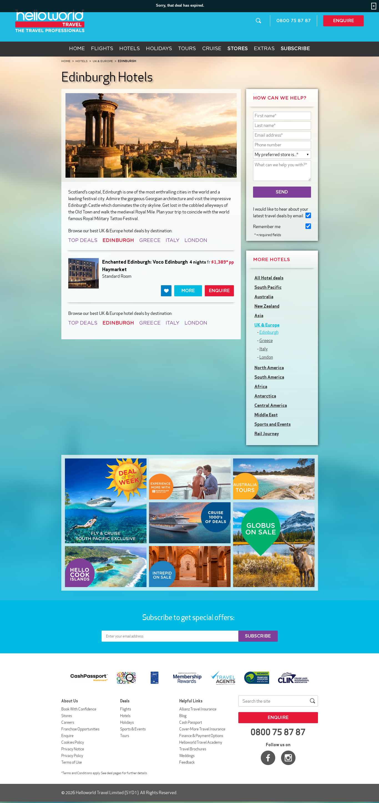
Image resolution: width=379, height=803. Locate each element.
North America (269, 367)
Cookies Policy (72, 742)
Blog (182, 715)
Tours (187, 48)
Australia (263, 296)
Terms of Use (71, 762)
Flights (102, 48)
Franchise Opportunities (80, 728)
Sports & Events (133, 728)
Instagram (288, 758)
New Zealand (266, 306)
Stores (66, 715)
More (188, 291)
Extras (264, 48)
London (196, 240)
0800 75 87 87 (293, 21)
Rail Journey (266, 433)
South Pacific (268, 287)
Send (282, 192)
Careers (67, 722)
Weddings (186, 755)
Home (77, 48)
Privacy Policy (72, 755)
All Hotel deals (269, 278)
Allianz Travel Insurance (197, 709)
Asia (258, 315)
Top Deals (82, 240)
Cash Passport (190, 722)
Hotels (129, 48)
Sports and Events (272, 424)
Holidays (159, 48)
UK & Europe (266, 325)
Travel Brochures (192, 748)
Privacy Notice (72, 748)
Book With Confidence (78, 709)
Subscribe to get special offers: (189, 617)
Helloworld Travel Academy (200, 742)
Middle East (266, 414)
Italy (173, 240)
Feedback (187, 762)
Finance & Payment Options (201, 735)
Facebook (268, 758)
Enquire (343, 21)
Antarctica (265, 396)
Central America (270, 405)
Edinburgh (269, 332)
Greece (150, 240)
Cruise (211, 48)
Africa (260, 386)
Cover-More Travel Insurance (202, 728)
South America (269, 377)
